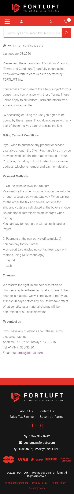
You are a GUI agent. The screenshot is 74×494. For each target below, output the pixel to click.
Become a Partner (52, 417)
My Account (21, 21)
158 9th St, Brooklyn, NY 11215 (39, 449)
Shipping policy (37, 488)
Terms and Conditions (16, 483)
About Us (26, 411)
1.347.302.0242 (39, 436)
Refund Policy (58, 483)
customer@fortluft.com (27, 353)
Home (10, 45)
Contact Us (46, 411)
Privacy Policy (39, 483)
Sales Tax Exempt (21, 417)
